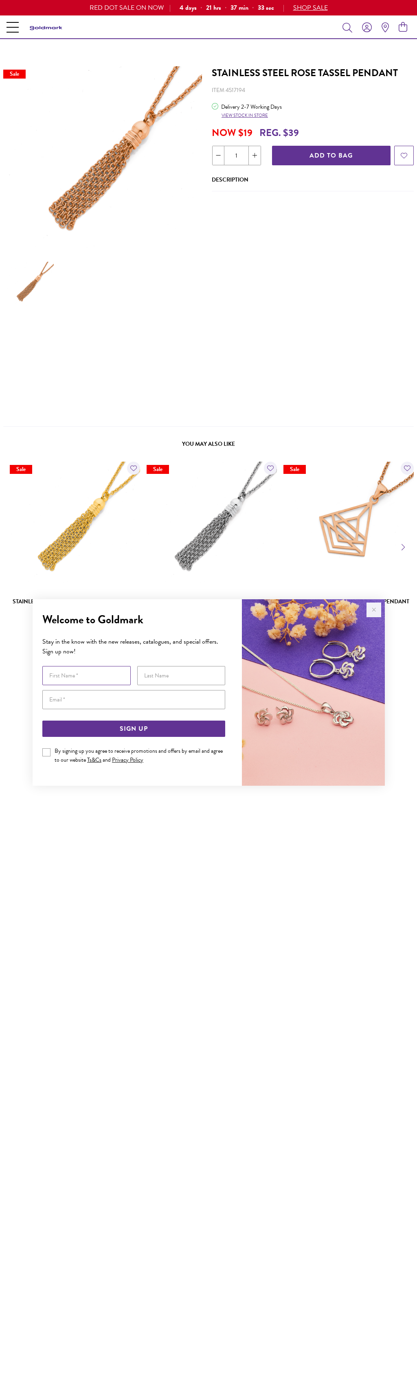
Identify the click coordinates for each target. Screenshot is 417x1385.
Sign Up (134, 729)
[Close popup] (374, 610)
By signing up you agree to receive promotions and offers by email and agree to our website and (139, 755)
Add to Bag (331, 155)
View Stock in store (245, 115)
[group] (208, 7)
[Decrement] (218, 155)
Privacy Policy (127, 760)
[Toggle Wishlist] (133, 468)
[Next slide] (403, 546)
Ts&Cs (94, 760)
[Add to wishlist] (404, 155)
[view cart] (403, 27)
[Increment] (254, 155)
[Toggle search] (349, 27)
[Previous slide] (13, 546)
